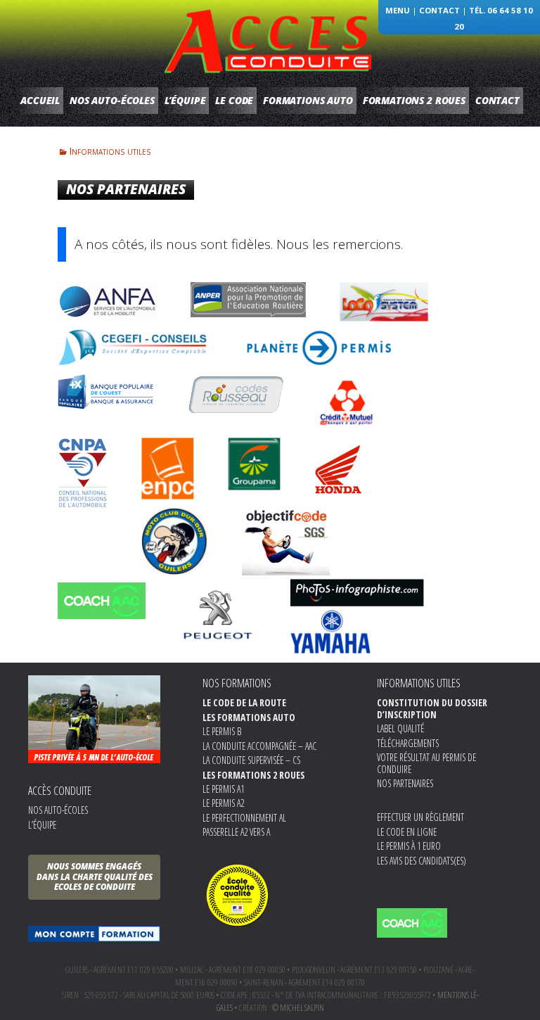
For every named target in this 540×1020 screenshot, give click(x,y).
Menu (397, 10)
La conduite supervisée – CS (251, 760)
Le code (234, 100)
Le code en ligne (407, 832)
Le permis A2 (223, 803)
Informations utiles (109, 151)
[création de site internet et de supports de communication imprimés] (357, 592)
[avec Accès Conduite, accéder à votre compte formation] (94, 934)
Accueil (40, 100)
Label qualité (400, 728)
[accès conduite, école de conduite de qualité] (237, 893)
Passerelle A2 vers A (236, 832)
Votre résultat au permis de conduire (426, 763)
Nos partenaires (405, 783)
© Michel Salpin (298, 1008)
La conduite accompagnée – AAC (259, 746)
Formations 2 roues (414, 100)
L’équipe (185, 100)
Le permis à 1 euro (409, 846)
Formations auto (308, 100)
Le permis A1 (223, 789)
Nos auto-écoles (112, 100)
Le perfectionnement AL (244, 817)
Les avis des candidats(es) (421, 860)
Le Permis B (221, 731)
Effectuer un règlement (420, 817)
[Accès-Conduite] (270, 39)
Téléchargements (408, 743)
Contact (439, 10)
